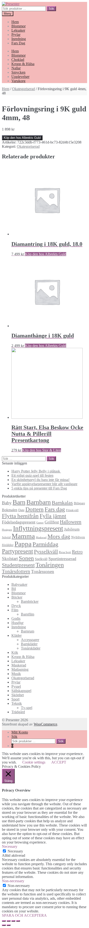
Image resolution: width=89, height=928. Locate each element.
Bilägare (79, 503)
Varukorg (18, 81)
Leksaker (18, 30)
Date (21, 510)
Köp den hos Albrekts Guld (22, 137)
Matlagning (19, 669)
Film (14, 610)
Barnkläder (29, 644)
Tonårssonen (42, 571)
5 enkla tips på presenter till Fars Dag (39, 488)
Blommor (18, 26)
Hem (15, 22)
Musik (16, 674)
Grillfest (52, 522)
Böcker (16, 597)
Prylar (15, 35)
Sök (51, 8)
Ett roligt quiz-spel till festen (32, 475)
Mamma (23, 536)
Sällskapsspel (21, 691)
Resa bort (65, 552)
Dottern (34, 509)
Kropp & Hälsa (22, 64)
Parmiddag (45, 544)
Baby (7, 502)
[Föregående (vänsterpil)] (4, 925)
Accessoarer (30, 640)
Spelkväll (41, 559)
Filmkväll (72, 510)
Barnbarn (38, 502)
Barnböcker (29, 601)
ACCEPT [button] (58, 762)
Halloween (70, 521)
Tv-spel (26, 708)
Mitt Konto (19, 732)
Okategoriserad (23, 89)
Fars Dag (18, 43)
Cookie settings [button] (33, 762)
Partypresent (17, 551)
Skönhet (17, 695)
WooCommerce (45, 724)
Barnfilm (27, 614)
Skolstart (10, 558)
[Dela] (8, 921)
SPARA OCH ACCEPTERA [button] (24, 915)
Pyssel (16, 686)
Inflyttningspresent (38, 528)
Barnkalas (62, 503)
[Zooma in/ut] (18, 921)
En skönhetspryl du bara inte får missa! (40, 480)
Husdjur (17, 623)
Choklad (17, 60)
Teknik (16, 703)
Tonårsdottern (16, 571)
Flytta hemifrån (20, 516)
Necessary (15, 851)
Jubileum (72, 529)
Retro (77, 551)
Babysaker (19, 584)
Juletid (6, 537)
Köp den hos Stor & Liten (41, 450)
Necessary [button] (9, 846)
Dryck (16, 606)
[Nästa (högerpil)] (8, 925)
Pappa (23, 544)
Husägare (7, 529)
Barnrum (27, 631)
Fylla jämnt (53, 516)
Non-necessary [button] (13, 881)
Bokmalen (9, 510)
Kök (14, 652)
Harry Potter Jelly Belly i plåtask (36, 471)
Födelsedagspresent (18, 522)
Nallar (16, 68)
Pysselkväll (46, 551)
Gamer (40, 522)
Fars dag (55, 509)
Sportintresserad (62, 558)
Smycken (18, 72)
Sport (15, 699)
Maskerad (41, 537)
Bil (13, 589)
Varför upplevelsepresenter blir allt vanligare (44, 484)
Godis (15, 618)
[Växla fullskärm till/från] (13, 921)
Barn (19, 502)
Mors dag (58, 536)
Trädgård (18, 712)
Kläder (16, 635)
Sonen (26, 558)
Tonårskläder (30, 648)
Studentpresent (18, 565)
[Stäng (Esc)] (4, 921)
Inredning (18, 39)
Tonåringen (50, 564)
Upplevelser (20, 77)
